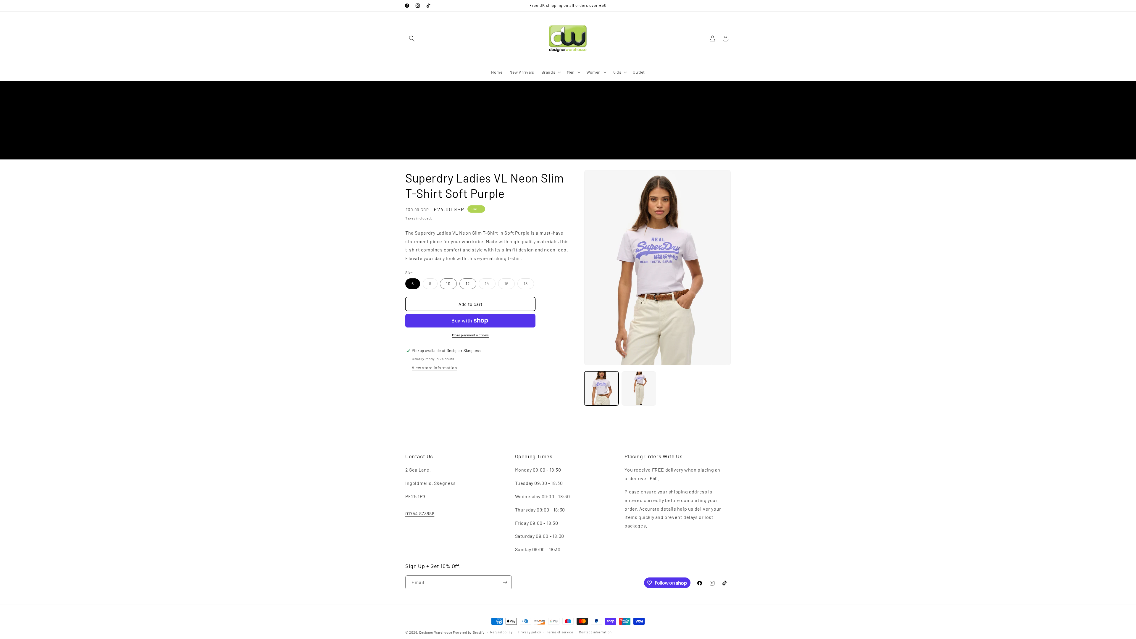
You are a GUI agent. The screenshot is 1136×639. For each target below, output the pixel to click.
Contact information (595, 632)
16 (509, 285)
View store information (434, 367)
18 (529, 285)
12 (468, 283)
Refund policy (501, 632)
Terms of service (560, 632)
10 (448, 283)
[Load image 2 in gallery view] (639, 388)
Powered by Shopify (469, 632)
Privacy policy (529, 632)
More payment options (470, 335)
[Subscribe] (504, 582)
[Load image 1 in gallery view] (601, 388)
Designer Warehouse (435, 632)
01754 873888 (419, 513)
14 (490, 285)
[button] (411, 38)
